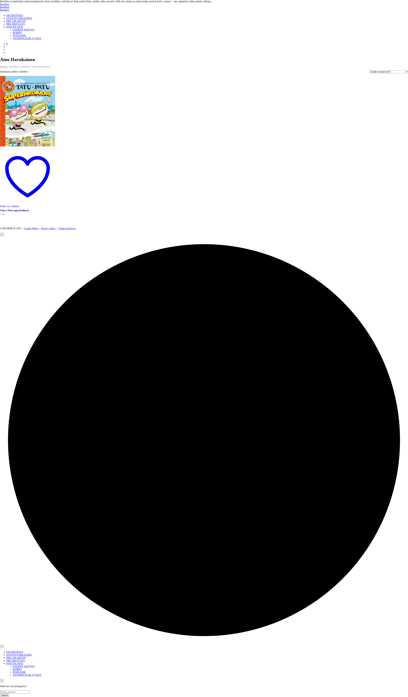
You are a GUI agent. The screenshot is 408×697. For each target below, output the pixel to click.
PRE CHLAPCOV (16, 21)
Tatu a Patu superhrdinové (14, 210)
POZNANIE (19, 35)
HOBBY (17, 32)
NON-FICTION (14, 26)
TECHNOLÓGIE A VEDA (27, 38)
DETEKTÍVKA (14, 15)
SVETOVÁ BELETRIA (19, 18)
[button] (7, 43)
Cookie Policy (31, 228)
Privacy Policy (48, 228)
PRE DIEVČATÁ (15, 24)
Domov (3, 66)
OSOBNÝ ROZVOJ (23, 29)
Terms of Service (67, 228)
